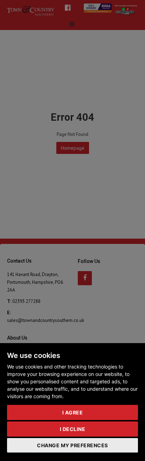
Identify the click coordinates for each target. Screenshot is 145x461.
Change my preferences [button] (72, 445)
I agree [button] (72, 412)
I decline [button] (73, 429)
